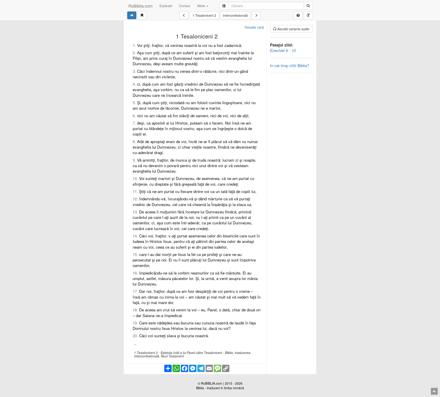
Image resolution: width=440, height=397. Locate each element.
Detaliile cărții (254, 27)
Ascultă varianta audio (292, 29)
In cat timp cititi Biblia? (289, 65)
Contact (184, 5)
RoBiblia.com (140, 6)
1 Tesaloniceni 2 (204, 15)
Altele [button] (201, 5)
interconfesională (235, 15)
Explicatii (166, 5)
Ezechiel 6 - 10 (283, 50)
